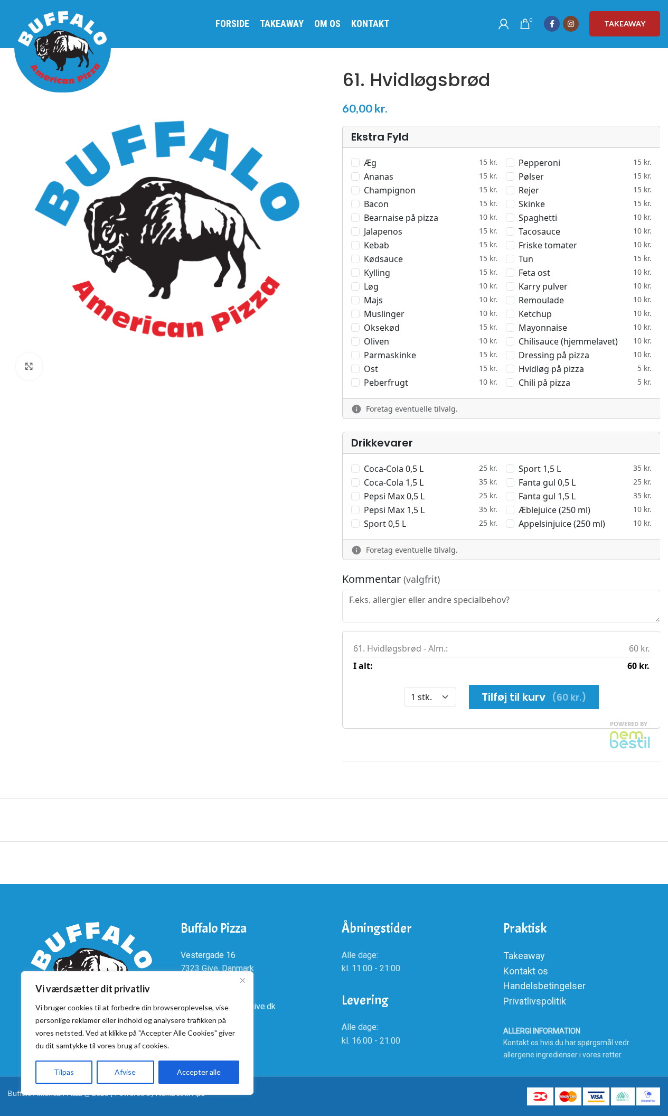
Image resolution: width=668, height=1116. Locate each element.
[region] (137, 1033)
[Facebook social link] (552, 24)
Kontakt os (525, 970)
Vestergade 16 (208, 955)
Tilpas (64, 1071)
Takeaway (624, 23)
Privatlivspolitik (534, 1001)
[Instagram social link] (571, 24)
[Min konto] (503, 23)
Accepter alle (199, 1071)
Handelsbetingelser (544, 985)
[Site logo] (62, 47)
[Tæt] (242, 980)
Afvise (125, 1071)
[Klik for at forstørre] (29, 366)
